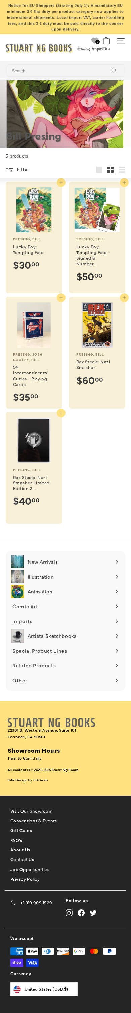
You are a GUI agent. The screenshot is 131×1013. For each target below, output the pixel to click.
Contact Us (22, 859)
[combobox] (65, 70)
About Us (20, 849)
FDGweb (40, 780)
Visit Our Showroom (31, 811)
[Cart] (106, 41)
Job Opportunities (29, 869)
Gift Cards (21, 830)
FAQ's (16, 840)
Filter (22, 169)
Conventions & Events (33, 820)
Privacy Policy (25, 879)
